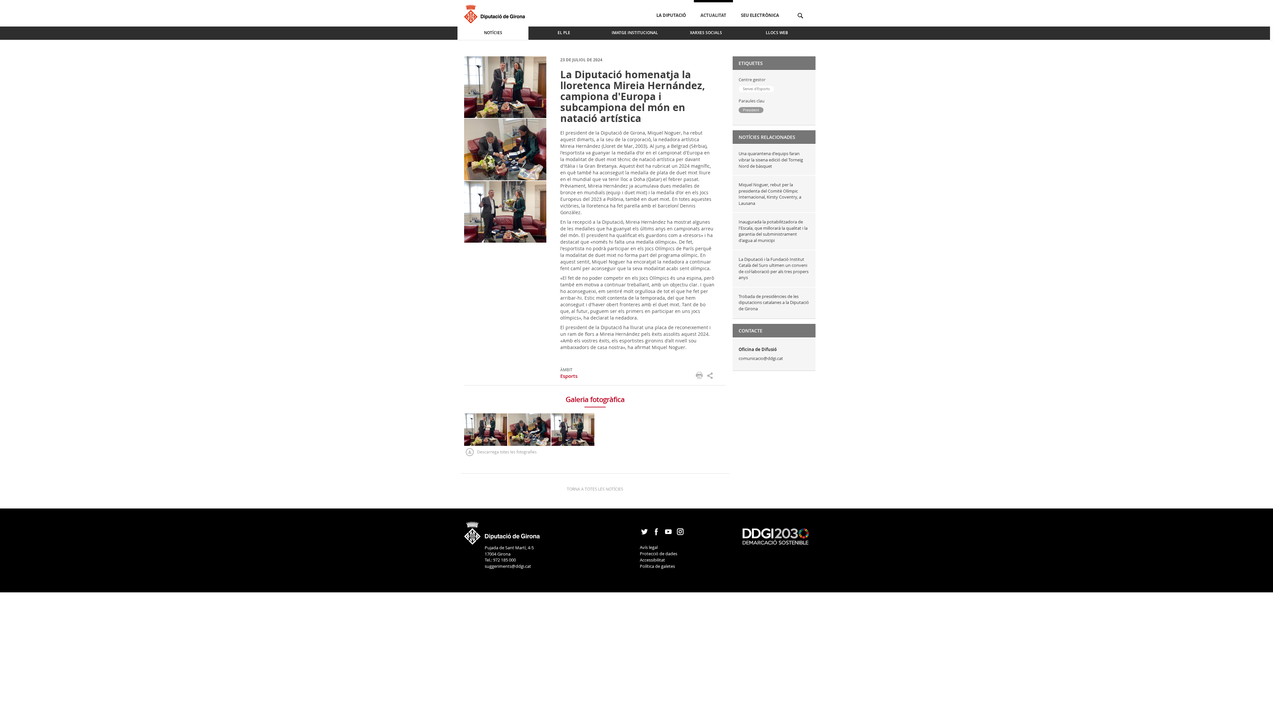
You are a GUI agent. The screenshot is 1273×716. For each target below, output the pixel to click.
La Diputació (671, 15)
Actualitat (713, 15)
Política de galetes (657, 566)
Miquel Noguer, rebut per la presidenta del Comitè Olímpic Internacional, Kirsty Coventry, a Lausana (770, 194)
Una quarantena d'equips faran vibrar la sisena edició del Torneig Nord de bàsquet (771, 159)
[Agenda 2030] (776, 536)
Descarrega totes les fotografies (507, 451)
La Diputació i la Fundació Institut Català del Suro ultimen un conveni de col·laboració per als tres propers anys (774, 268)
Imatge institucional (635, 32)
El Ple (564, 32)
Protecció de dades (658, 554)
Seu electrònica (760, 15)
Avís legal (649, 547)
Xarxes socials (706, 32)
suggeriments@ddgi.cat (508, 566)
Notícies (493, 32)
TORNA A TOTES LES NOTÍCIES (595, 489)
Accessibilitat (652, 560)
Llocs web (777, 32)
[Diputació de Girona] (495, 13)
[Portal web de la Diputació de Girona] (502, 531)
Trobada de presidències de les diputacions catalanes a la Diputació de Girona (774, 302)
